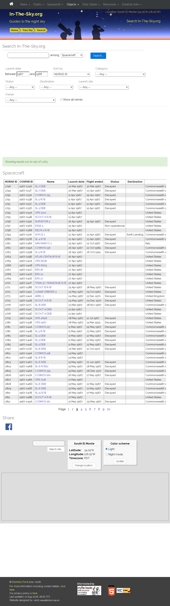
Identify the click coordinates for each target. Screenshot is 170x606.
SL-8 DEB (40, 304)
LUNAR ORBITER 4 (46, 291)
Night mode (115, 454)
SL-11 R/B (40, 392)
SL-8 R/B (40, 357)
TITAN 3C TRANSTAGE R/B (50, 283)
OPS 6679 (41, 265)
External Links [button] (131, 4)
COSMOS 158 (42, 353)
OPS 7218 (40, 379)
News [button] (24, 4)
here (34, 593)
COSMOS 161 (42, 401)
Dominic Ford (20, 581)
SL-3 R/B (40, 199)
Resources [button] (110, 4)
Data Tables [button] (90, 4)
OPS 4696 (41, 318)
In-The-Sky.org (25, 14)
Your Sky (28, 30)
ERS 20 (39, 274)
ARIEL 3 (39, 296)
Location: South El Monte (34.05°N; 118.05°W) (133, 11)
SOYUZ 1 (40, 234)
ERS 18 (39, 269)
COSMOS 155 (42, 195)
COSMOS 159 (42, 370)
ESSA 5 (39, 225)
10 (108, 409)
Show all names (73, 99)
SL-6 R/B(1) (41, 366)
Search (41, 30)
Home (14, 30)
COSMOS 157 (42, 326)
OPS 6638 (41, 260)
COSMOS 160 (43, 375)
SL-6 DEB (40, 362)
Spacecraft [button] (54, 4)
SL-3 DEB (40, 203)
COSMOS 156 (42, 247)
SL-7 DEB (40, 186)
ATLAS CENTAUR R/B (47, 256)
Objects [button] (72, 4)
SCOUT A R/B (43, 217)
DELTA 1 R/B (42, 230)
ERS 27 (39, 278)
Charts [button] (37, 4)
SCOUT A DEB (43, 309)
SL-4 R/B (40, 239)
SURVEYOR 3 (42, 221)
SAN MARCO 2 (43, 243)
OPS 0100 (40, 212)
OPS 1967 (40, 322)
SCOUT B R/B (43, 287)
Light (111, 449)
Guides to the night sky (27, 21)
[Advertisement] (85, 132)
